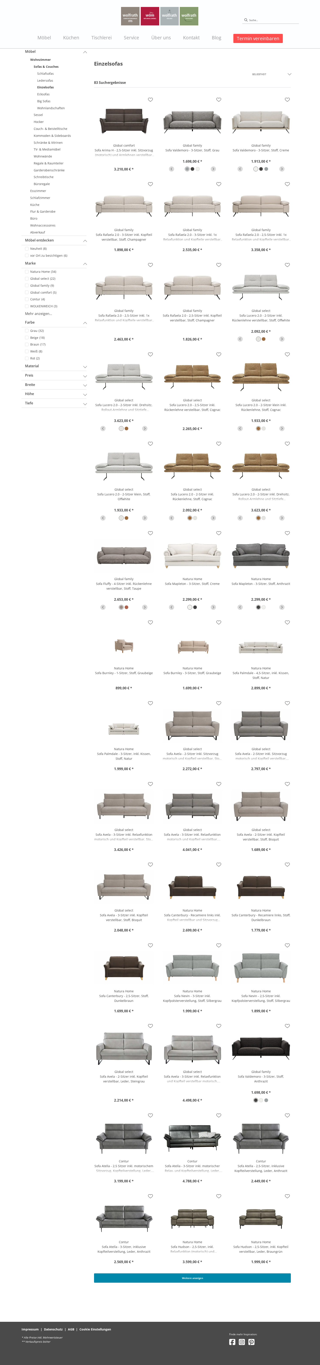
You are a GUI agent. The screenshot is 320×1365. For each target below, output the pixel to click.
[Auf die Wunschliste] (150, 99)
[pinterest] (251, 1342)
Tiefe (29, 403)
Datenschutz (53, 1329)
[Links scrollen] (171, 169)
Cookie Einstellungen (95, 1329)
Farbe (30, 322)
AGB (71, 1329)
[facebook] (232, 1342)
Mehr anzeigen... (38, 313)
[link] (44, 37)
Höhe (29, 393)
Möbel (30, 51)
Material (32, 366)
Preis (29, 375)
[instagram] (242, 1342)
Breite (30, 384)
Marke (30, 263)
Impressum (30, 1329)
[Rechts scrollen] (213, 169)
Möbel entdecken (39, 240)
